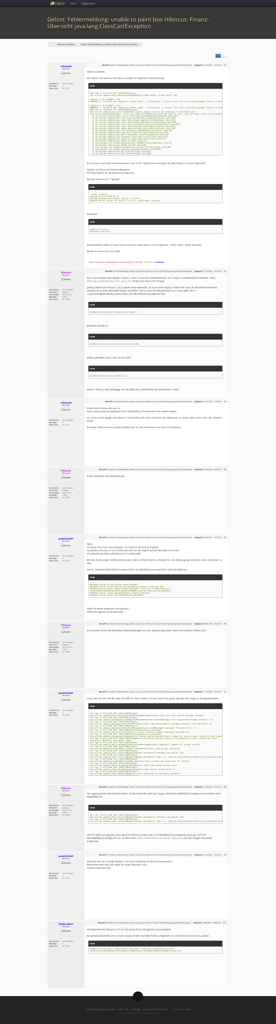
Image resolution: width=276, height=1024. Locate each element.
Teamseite (135, 1009)
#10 (224, 922)
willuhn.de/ (67, 294)
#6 (225, 624)
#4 (225, 469)
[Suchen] (218, 3)
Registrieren (88, 3)
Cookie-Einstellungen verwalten (101, 1009)
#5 (225, 537)
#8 (225, 787)
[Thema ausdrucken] (218, 56)
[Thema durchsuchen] (223, 56)
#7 (225, 691)
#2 (225, 271)
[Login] (225, 3)
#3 (225, 401)
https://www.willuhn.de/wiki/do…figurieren (160, 838)
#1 (225, 65)
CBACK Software (151, 1013)
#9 (225, 855)
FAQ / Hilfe (123, 1009)
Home (73, 3)
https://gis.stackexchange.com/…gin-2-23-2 (109, 281)
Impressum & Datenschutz (155, 1009)
